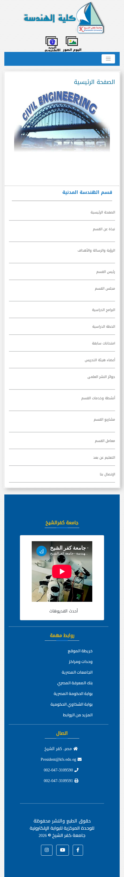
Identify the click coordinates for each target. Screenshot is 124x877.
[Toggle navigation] (108, 58)
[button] (78, 850)
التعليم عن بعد (104, 457)
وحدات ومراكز (81, 661)
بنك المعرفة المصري (75, 683)
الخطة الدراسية (103, 326)
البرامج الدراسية (103, 310)
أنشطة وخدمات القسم (98, 398)
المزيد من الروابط (78, 715)
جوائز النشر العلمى (101, 377)
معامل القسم (105, 441)
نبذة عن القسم (104, 229)
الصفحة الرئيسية (103, 212)
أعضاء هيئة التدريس (100, 360)
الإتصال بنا (107, 474)
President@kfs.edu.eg (59, 759)
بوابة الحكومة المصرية (73, 693)
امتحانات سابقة (103, 343)
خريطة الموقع (80, 651)
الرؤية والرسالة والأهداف (96, 250)
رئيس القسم (105, 272)
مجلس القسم (105, 288)
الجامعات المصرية (77, 672)
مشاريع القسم (104, 419)
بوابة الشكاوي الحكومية (71, 704)
